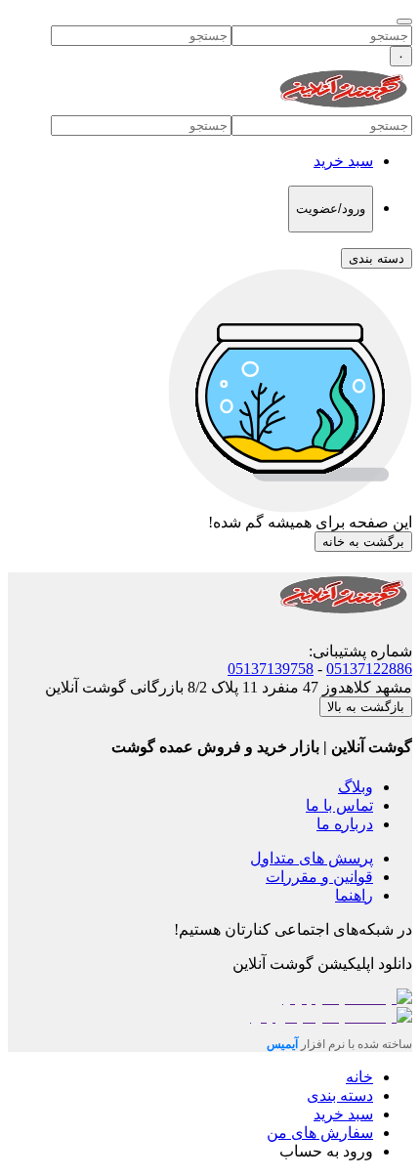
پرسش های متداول (311, 858)
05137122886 (369, 668)
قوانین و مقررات (319, 876)
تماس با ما (339, 805)
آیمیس (284, 1044)
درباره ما (344, 824)
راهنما (354, 895)
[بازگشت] (404, 21)
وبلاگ (355, 786)
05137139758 (271, 668)
